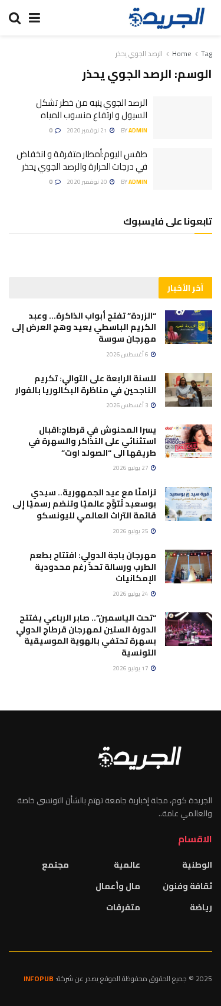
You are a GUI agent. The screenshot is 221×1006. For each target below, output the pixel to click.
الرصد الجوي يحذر (139, 53)
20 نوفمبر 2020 (87, 181)
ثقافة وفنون (187, 886)
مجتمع (55, 864)
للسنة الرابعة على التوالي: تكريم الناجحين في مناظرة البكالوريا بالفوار (85, 384)
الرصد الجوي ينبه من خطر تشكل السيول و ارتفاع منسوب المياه (91, 109)
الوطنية (197, 864)
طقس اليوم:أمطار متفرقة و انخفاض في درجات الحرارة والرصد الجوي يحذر (82, 160)
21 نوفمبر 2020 (87, 130)
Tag (206, 53)
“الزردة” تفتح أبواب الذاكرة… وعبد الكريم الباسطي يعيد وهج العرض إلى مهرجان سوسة (84, 327)
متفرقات (123, 907)
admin (137, 130)
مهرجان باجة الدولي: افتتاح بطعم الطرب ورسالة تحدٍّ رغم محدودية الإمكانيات (92, 566)
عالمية (127, 864)
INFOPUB (39, 978)
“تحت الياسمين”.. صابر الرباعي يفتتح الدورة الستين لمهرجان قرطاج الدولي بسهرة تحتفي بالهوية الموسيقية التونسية (86, 635)
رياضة (201, 907)
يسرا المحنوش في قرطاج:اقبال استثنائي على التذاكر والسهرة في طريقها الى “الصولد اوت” (92, 441)
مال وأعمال (117, 886)
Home (182, 53)
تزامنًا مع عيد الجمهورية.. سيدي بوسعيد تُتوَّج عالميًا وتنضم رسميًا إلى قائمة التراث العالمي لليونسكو (84, 504)
